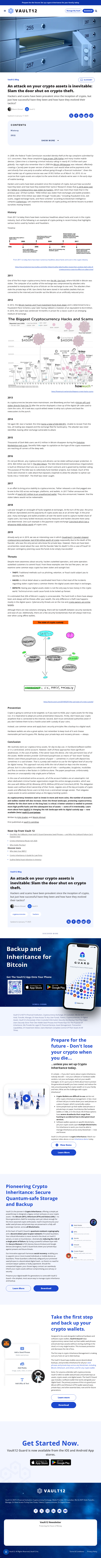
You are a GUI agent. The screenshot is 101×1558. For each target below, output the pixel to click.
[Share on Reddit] (86, 115)
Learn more (64, 1397)
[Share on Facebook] (76, 115)
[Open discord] (59, 1511)
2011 (13, 135)
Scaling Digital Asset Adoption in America (25, 859)
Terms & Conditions (77, 1551)
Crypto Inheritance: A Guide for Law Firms (26, 855)
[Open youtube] (65, 1511)
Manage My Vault (73, 11)
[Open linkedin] (53, 1511)
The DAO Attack (40, 464)
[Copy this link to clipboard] (91, 115)
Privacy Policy (92, 1551)
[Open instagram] (47, 1511)
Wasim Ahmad (17, 109)
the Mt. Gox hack (58, 280)
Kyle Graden (22, 817)
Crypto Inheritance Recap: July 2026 (23, 841)
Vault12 (32, 109)
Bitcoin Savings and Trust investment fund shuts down (43, 305)
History (15, 130)
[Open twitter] (41, 1511)
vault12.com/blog (31, 822)
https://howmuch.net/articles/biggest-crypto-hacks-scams (72, 391)
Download (88, 11)
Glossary (88, 80)
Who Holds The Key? (18, 845)
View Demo (66, 1145)
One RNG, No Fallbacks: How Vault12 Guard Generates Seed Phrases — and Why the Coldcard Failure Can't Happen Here (51, 835)
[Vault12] (22, 11)
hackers (36, 914)
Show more (48, 140)
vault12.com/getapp (31, 812)
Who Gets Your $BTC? (18, 851)
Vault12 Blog (13, 79)
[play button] (26, 1098)
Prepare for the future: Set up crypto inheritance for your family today (50, 2)
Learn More (64, 1152)
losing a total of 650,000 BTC (53, 424)
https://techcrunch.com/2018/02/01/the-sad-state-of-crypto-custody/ (68, 702)
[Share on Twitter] (71, 115)
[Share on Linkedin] (81, 115)
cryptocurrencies (19, 914)
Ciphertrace (21, 201)
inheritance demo (81, 1139)
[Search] (96, 10)
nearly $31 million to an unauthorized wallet (37, 494)
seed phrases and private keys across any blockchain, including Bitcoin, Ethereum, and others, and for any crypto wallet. (73, 1365)
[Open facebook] (35, 1511)
